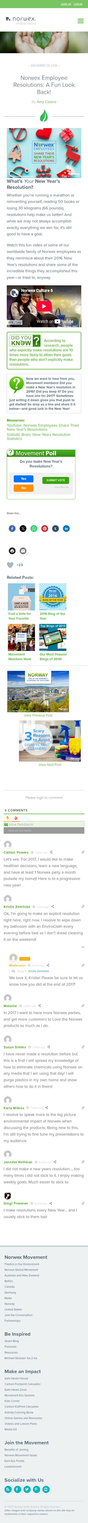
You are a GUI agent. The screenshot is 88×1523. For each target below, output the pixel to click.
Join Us (66, 4)
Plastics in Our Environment (22, 1264)
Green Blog (12, 1341)
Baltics (9, 1281)
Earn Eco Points (14, 1461)
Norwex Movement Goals (21, 1455)
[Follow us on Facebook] (17, 1489)
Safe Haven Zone (16, 1390)
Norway (9, 1304)
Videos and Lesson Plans (21, 1424)
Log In (78, 4)
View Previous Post (38, 715)
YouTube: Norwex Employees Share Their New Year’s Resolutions (43, 427)
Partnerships (13, 1321)
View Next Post (50, 765)
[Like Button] (10, 565)
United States (13, 1309)
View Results (61, 487)
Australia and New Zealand (22, 1275)
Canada (10, 1287)
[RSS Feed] (8, 1489)
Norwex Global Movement (21, 1270)
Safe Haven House (16, 1378)
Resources (11, 1352)
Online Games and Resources (23, 1418)
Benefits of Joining (16, 1450)
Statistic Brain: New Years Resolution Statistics (39, 436)
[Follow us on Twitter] (27, 1489)
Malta (8, 1298)
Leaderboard (13, 1466)
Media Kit (11, 1429)
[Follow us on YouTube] (46, 1489)
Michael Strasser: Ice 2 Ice (21, 1358)
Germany (10, 1292)
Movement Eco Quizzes (20, 1395)
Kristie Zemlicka (38, 971)
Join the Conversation (18, 1315)
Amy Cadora (46, 102)
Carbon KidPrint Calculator (22, 1406)
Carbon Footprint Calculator (23, 1384)
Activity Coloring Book (19, 1412)
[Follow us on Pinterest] (36, 1489)
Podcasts (10, 1347)
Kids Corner (12, 1401)
